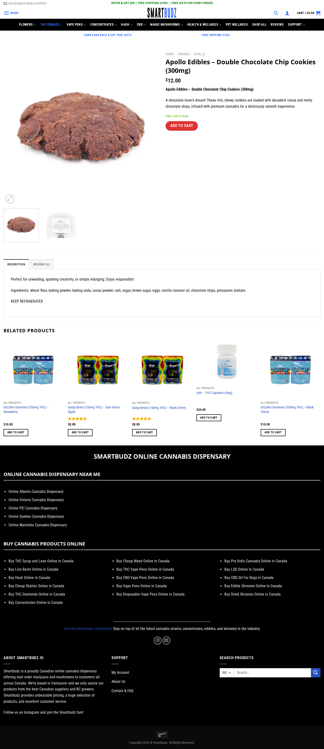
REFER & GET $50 (123, 3)
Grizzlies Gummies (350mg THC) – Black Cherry (287, 409)
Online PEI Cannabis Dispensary (33, 508)
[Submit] (315, 672)
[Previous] (12, 127)
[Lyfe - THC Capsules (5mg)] (226, 361)
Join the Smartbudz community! (88, 628)
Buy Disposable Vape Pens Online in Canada (150, 594)
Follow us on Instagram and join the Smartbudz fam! (43, 712)
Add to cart (181, 126)
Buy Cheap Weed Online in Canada (143, 561)
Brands (184, 54)
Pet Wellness (237, 25)
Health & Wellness (202, 25)
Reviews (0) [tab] (41, 264)
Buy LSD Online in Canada (244, 569)
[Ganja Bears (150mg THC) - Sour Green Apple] (98, 369)
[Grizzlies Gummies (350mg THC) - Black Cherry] (290, 369)
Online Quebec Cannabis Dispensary (36, 516)
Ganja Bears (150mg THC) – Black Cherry (159, 408)
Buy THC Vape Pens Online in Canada (145, 569)
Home (170, 54)
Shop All (259, 25)
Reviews (277, 25)
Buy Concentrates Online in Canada (36, 602)
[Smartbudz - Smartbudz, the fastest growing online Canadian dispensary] (162, 13)
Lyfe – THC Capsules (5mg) (214, 393)
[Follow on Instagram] (158, 640)
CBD (140, 25)
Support (295, 25)
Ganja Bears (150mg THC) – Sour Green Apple (94, 409)
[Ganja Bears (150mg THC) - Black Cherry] (162, 369)
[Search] (276, 13)
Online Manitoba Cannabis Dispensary (38, 525)
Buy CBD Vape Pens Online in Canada (145, 577)
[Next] (149, 127)
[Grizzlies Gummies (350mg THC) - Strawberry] (33, 369)
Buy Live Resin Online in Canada (33, 569)
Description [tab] (16, 264)
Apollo (199, 54)
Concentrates (101, 25)
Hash (125, 25)
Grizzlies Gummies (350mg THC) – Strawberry (26, 409)
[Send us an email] (166, 640)
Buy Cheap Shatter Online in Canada (36, 586)
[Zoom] (9, 198)
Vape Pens (75, 25)
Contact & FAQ (122, 691)
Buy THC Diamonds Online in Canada (37, 594)
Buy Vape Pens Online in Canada (141, 586)
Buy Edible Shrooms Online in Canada (253, 586)
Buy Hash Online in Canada (29, 577)
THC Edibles (49, 25)
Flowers (26, 25)
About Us (118, 681)
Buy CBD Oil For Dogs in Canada (248, 577)
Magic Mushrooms (165, 25)
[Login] (287, 13)
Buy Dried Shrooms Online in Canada (252, 594)
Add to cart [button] (16, 432)
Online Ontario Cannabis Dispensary (36, 500)
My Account (120, 672)
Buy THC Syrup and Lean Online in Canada (41, 561)
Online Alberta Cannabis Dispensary (36, 491)
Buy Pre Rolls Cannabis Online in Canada (255, 561)
